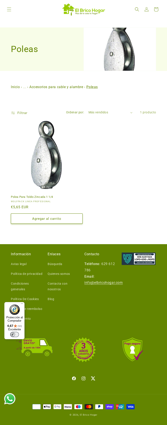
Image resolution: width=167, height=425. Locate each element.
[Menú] (22, 304)
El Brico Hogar (88, 414)
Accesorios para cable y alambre (56, 87)
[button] (9, 9)
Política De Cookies (25, 299)
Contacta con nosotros (57, 286)
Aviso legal (19, 264)
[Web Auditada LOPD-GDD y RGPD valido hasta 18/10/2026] (138, 258)
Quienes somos (59, 273)
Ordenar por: (75, 112)
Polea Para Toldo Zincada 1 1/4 (32, 196)
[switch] (14, 334)
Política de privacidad (26, 273)
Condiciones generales (20, 286)
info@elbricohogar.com (103, 283)
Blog (51, 299)
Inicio (16, 87)
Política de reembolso (26, 309)
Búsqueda (55, 264)
